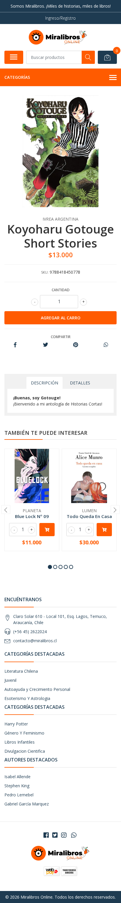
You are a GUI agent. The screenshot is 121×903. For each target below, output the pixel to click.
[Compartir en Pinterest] (75, 345)
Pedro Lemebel (18, 795)
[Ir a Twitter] (55, 835)
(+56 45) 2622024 (30, 631)
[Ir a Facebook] (46, 835)
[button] (50, 567)
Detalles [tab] (80, 383)
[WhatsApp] (74, 835)
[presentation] (5, 509)
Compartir (60, 336)
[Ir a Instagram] (63, 835)
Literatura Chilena (21, 671)
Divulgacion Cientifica (24, 751)
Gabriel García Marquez (26, 804)
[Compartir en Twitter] (45, 345)
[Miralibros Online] (58, 37)
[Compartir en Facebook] (15, 345)
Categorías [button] (17, 77)
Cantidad (61, 289)
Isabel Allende (17, 776)
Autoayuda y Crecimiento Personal (37, 689)
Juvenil (10, 680)
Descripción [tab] (44, 383)
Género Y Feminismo (24, 733)
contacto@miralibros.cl (35, 640)
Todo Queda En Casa (89, 516)
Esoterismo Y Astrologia (27, 698)
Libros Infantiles (19, 742)
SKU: (44, 272)
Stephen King (16, 785)
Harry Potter (16, 724)
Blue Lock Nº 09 (32, 516)
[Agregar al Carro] (47, 529)
